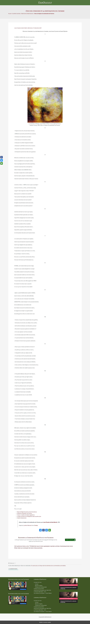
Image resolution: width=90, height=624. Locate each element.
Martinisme (30, 28)
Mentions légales (38, 585)
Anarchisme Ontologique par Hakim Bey (42, 590)
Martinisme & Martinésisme (27, 13)
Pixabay (36, 525)
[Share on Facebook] (43, 530)
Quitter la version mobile (45, 622)
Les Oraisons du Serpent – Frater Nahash (43, 593)
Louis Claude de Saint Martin (50, 522)
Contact (36, 584)
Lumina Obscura (27, 525)
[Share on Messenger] (46, 530)
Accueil (9, 13)
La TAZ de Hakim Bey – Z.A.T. (40, 591)
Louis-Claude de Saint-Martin (20, 28)
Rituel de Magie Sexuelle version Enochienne (27, 511)
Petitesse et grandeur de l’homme (24, 513)
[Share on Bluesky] (40, 530)
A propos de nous (37, 582)
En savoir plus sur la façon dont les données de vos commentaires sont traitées (48, 565)
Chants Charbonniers (21, 518)
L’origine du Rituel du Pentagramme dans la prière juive (29, 516)
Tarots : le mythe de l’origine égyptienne (26, 514)
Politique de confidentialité (41, 587)
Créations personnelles (39, 588)
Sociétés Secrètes (16, 13)
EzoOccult (45, 2)
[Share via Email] (49, 530)
